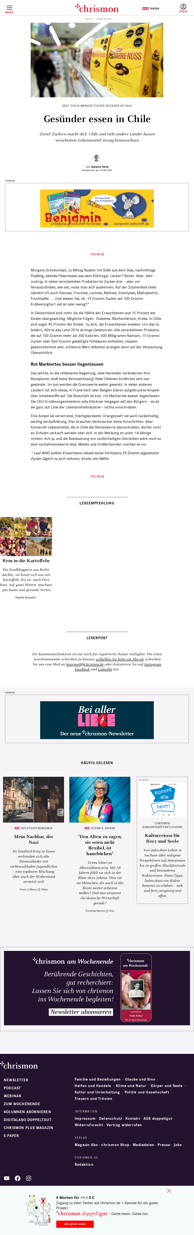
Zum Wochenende (22, 1104)
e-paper (11, 1136)
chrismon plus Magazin (28, 1128)
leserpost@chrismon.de (85, 664)
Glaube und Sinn (140, 1079)
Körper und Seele (166, 1086)
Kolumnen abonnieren (27, 1112)
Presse (164, 1145)
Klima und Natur (131, 1086)
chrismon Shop (115, 1145)
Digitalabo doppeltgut (27, 1120)
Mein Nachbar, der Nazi (33, 840)
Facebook (82, 669)
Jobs (178, 1145)
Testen (150, 8)
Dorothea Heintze (95, 910)
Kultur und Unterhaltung (97, 1092)
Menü (9, 12)
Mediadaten (143, 1145)
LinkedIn (105, 669)
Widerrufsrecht (89, 1125)
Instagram (152, 664)
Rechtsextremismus (37, 828)
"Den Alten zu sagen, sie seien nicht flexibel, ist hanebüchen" (100, 845)
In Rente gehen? (103, 828)
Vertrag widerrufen (124, 1125)
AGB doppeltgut (157, 1118)
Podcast (12, 1088)
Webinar (12, 1096)
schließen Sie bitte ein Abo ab (120, 659)
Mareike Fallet (100, 166)
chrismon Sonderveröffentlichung (162, 825)
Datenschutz (110, 1118)
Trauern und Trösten (93, 1098)
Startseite (89, 19)
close (169, 1191)
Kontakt (132, 1118)
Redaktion (84, 1164)
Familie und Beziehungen (98, 1079)
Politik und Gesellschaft (147, 1092)
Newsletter (16, 1080)
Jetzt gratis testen (75, 1224)
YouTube (6, 1178)
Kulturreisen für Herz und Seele (162, 838)
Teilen (95, 254)
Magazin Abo (86, 1145)
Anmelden (183, 8)
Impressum (85, 1118)
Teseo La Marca (28, 889)
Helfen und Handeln (93, 1086)
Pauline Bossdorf (25, 597)
